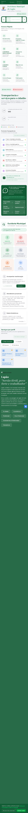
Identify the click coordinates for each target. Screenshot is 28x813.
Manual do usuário (6, 212)
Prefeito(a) (6, 416)
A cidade (5, 411)
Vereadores (6, 425)
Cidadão (19, 341)
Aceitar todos (21, 810)
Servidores (16, 345)
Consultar (20, 286)
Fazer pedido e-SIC (7, 202)
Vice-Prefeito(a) (19, 416)
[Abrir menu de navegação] (4, 19)
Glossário (12, 2)
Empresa (6, 345)
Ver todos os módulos (19, 135)
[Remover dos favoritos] (12, 350)
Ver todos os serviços (19, 336)
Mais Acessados (8, 341)
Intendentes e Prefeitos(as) (11, 420)
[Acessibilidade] (24, 19)
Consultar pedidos (17, 202)
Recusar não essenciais (9, 810)
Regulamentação (19, 207)
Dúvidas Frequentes (6, 207)
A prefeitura (17, 411)
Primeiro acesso (17, 212)
